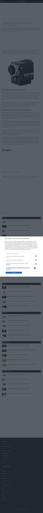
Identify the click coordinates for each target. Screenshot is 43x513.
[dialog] (21, 256)
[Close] (41, 239)
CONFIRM (14, 272)
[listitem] (21, 253)
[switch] (35, 256)
